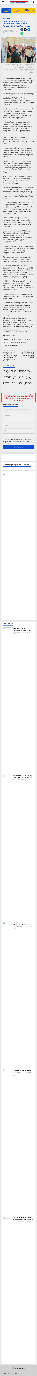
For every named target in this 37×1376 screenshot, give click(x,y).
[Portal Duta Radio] (19, 2)
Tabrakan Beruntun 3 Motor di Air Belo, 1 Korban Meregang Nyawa (27, 353)
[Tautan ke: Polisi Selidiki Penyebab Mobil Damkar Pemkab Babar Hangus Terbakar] (7, 1289)
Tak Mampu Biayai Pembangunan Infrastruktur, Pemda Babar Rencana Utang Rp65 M (22, 629)
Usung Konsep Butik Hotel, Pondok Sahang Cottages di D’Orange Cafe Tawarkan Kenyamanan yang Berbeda (10, 355)
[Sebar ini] (21, 29)
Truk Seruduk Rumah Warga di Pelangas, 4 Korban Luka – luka (10, 377)
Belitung (6, 18)
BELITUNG (5, 31)
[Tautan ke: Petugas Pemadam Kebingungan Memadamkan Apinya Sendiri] (7, 995)
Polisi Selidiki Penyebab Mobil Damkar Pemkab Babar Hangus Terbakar (23, 1218)
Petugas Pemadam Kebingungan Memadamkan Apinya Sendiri (22, 923)
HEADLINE (11, 31)
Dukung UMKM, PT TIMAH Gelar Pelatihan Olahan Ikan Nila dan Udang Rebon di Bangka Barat (26, 371)
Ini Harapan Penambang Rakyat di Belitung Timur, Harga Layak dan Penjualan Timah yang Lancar (26, 377)
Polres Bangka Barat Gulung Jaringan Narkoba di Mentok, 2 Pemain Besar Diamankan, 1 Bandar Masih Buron (23, 776)
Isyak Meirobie (16, 339)
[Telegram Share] (28, 29)
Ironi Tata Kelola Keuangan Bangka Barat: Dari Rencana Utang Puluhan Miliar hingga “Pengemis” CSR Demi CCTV (22, 1071)
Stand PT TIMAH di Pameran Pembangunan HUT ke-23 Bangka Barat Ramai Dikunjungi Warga (9, 383)
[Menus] (3, 2)
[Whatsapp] (21, 33)
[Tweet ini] (25, 29)
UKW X (6, 342)
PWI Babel (27, 339)
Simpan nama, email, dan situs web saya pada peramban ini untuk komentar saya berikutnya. (17, 441)
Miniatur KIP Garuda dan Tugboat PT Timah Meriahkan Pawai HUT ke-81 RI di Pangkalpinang (10, 371)
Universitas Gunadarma (18, 342)
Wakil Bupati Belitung (10, 345)
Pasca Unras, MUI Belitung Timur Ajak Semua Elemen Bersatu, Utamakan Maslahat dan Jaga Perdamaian (25, 383)
